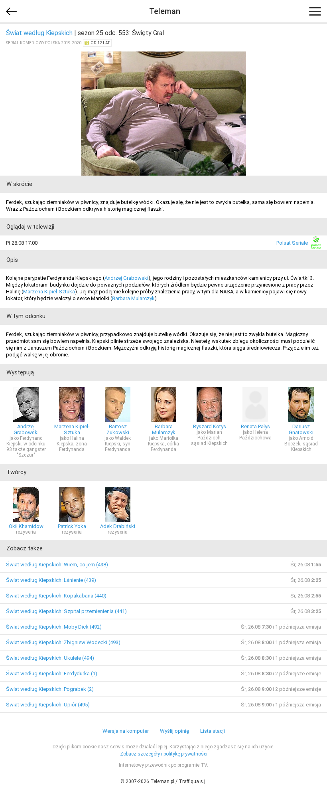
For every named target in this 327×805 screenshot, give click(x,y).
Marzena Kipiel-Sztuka (49, 292)
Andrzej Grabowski (126, 278)
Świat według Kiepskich (39, 33)
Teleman (164, 11)
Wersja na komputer (125, 731)
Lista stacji (212, 731)
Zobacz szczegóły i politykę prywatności (163, 754)
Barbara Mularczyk (133, 298)
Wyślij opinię (174, 731)
